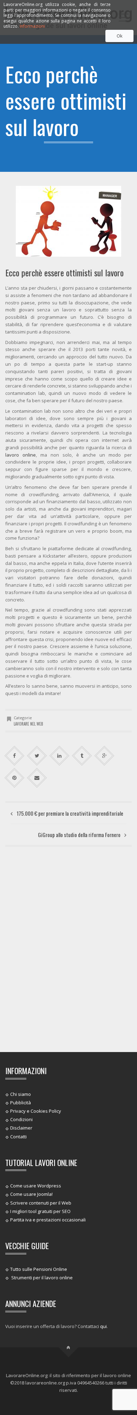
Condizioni (21, 1119)
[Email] (37, 778)
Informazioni (32, 26)
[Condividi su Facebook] (15, 756)
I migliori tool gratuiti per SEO (40, 1211)
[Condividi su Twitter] (37, 756)
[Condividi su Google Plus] (104, 756)
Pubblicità (20, 1102)
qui (103, 1326)
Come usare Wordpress (35, 1185)
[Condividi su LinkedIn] (60, 756)
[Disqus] (68, 948)
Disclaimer (21, 1128)
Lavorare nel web (28, 724)
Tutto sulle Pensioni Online (38, 1269)
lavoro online (20, 455)
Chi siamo (20, 1094)
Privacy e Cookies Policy (35, 1111)
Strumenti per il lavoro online (41, 1277)
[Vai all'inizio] (69, 1347)
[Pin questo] (15, 778)
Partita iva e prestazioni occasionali (48, 1220)
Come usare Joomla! (31, 1194)
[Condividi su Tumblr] (82, 756)
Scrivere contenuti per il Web (40, 1202)
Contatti (18, 1136)
